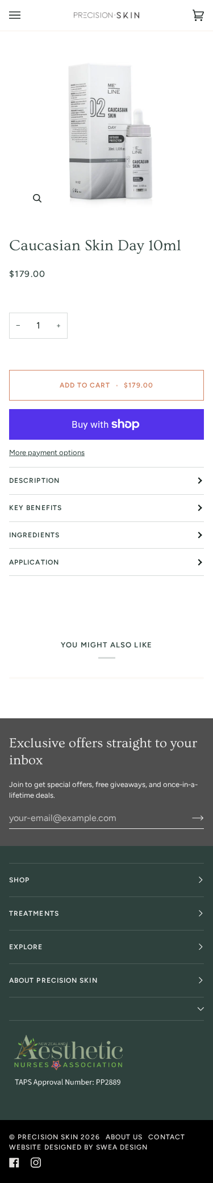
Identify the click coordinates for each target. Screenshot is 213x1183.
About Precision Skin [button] (53, 980)
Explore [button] (26, 947)
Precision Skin (48, 1137)
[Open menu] (26, 15)
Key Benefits (35, 508)
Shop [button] (19, 880)
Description (34, 481)
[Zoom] (106, 129)
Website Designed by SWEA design (78, 1147)
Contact (166, 1137)
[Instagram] (36, 1162)
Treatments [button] (34, 913)
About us (124, 1137)
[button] (106, 1009)
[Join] (189, 818)
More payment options (47, 452)
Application (34, 562)
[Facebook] (14, 1162)
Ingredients (34, 535)
